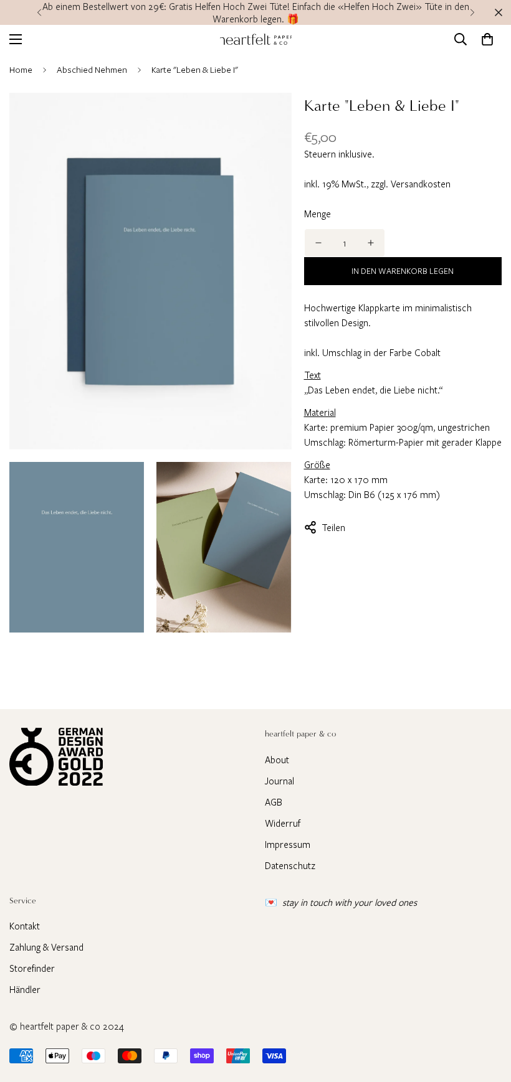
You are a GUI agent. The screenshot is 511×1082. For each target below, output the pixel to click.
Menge (317, 213)
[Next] (472, 12)
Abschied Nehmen (92, 69)
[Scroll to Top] (486, 1014)
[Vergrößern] (271, 119)
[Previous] (39, 12)
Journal (279, 780)
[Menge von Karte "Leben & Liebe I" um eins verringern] (318, 242)
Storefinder (32, 968)
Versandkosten (421, 183)
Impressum (287, 844)
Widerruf (282, 823)
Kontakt (24, 926)
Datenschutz (290, 865)
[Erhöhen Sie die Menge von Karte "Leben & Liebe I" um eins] (370, 242)
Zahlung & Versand (46, 947)
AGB (273, 802)
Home (20, 69)
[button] (487, 39)
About (277, 759)
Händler (25, 989)
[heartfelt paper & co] (256, 39)
